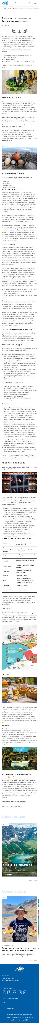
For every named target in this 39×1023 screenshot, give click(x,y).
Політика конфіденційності (14, 1017)
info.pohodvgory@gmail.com (10, 980)
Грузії (18, 204)
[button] (14, 31)
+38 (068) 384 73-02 (8, 978)
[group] (19, 850)
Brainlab (25, 1020)
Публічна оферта (28, 1017)
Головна (4, 8)
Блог (9, 8)
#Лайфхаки (6, 26)
